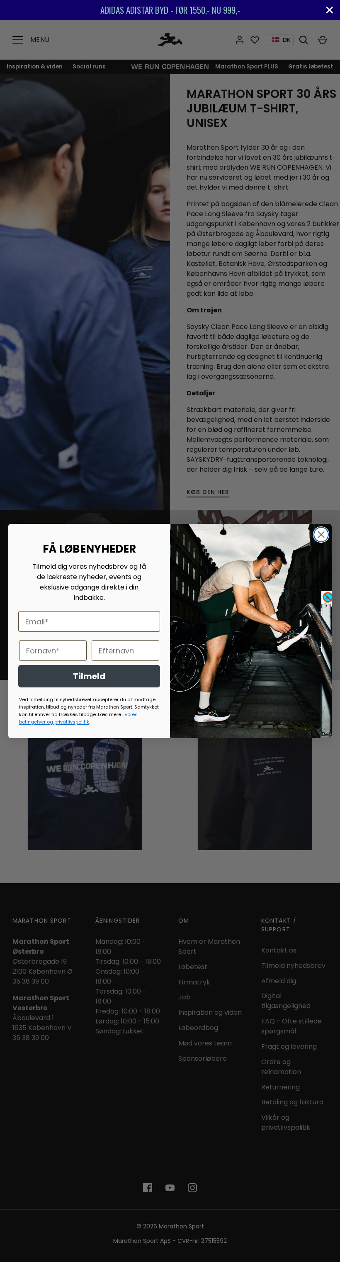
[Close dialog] (321, 534)
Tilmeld (89, 676)
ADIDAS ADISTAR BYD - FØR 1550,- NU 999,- (170, 9)
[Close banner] (329, 10)
